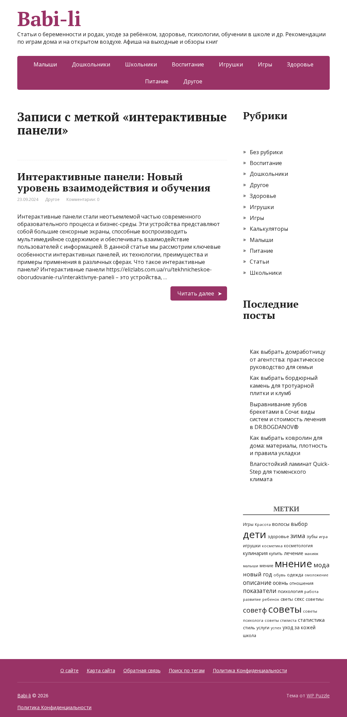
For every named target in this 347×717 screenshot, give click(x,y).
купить (276, 553)
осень (280, 583)
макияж (311, 553)
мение (266, 566)
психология (290, 591)
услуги (263, 628)
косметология (298, 546)
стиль (249, 627)
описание (257, 582)
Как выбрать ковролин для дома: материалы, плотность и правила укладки (288, 445)
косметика (272, 545)
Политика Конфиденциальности (250, 670)
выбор (299, 524)
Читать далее (195, 293)
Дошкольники (91, 64)
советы (285, 608)
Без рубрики (266, 152)
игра (323, 536)
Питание (156, 81)
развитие (252, 599)
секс (299, 599)
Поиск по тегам (187, 670)
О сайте (69, 670)
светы (287, 599)
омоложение (316, 575)
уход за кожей (299, 627)
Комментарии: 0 (82, 199)
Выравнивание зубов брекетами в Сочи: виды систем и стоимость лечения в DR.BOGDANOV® (288, 416)
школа (249, 635)
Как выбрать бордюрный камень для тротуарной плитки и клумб (284, 385)
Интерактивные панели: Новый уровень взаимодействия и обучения (113, 182)
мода (321, 564)
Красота (263, 524)
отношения (301, 583)
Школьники (141, 64)
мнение (293, 563)
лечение (293, 553)
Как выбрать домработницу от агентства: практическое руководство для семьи (287, 359)
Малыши (45, 64)
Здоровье (300, 64)
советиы (315, 599)
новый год (257, 574)
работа (311, 591)
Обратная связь (142, 670)
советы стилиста (281, 620)
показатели (260, 591)
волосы (280, 524)
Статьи (259, 261)
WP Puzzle (318, 695)
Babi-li (49, 18)
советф (255, 610)
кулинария (255, 553)
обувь (279, 574)
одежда (295, 575)
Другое (192, 81)
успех (276, 628)
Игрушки (231, 64)
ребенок (270, 599)
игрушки (252, 546)
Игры (265, 64)
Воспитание (188, 64)
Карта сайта (101, 670)
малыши (250, 566)
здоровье (278, 536)
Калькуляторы (269, 228)
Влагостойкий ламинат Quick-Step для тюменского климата (289, 471)
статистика (311, 619)
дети (254, 534)
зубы (312, 536)
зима (297, 536)
